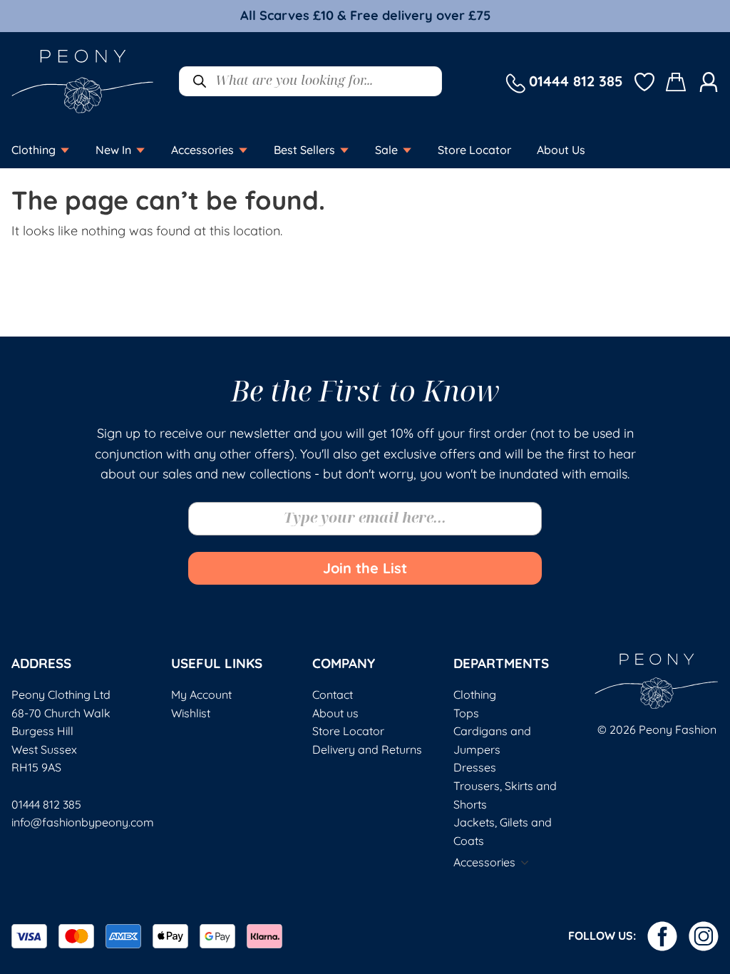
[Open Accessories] (243, 149)
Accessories (484, 862)
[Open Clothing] (65, 149)
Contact (332, 694)
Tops (466, 713)
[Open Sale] (407, 149)
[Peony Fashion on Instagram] (704, 936)
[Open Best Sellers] (344, 149)
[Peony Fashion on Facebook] (662, 936)
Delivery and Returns (367, 749)
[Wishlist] (644, 81)
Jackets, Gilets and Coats (502, 831)
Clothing (474, 694)
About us (335, 713)
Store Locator (348, 731)
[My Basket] (676, 81)
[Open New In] (140, 149)
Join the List (365, 568)
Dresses (474, 767)
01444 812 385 (46, 804)
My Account (201, 694)
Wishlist (190, 713)
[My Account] (709, 81)
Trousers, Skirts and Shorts (505, 795)
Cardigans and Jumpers (492, 740)
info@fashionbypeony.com (82, 822)
